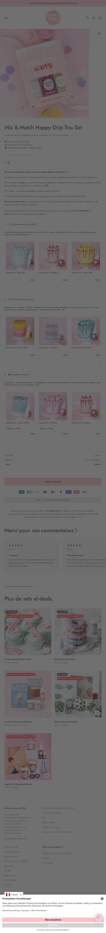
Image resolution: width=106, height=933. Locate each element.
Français (14, 894)
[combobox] (13, 894)
